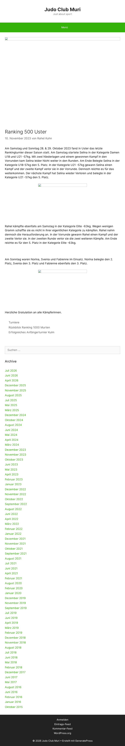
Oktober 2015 (14, 707)
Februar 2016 (13, 697)
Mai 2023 (11, 469)
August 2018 (13, 647)
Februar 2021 (13, 578)
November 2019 (15, 603)
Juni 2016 (11, 692)
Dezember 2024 (15, 415)
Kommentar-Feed (62, 728)
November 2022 (15, 494)
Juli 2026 (11, 370)
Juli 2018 (10, 652)
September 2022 (16, 504)
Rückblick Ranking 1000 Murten (29, 327)
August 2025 (13, 395)
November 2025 (15, 390)
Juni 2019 (11, 618)
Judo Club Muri (62, 9)
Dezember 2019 (15, 598)
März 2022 (12, 523)
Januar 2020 (13, 593)
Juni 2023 (11, 464)
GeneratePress (84, 740)
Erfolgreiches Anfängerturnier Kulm (31, 332)
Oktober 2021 (14, 548)
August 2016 (13, 687)
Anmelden (62, 719)
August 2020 (13, 583)
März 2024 (12, 444)
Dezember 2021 (15, 538)
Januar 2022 (13, 533)
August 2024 (13, 425)
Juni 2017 (11, 677)
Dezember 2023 (15, 449)
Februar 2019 (13, 632)
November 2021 (15, 543)
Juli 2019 (11, 612)
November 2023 (15, 454)
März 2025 (12, 410)
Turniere (14, 322)
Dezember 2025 (15, 385)
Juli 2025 (11, 400)
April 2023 (11, 474)
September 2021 (16, 553)
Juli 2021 (10, 563)
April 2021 (11, 573)
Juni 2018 (11, 657)
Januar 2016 (13, 702)
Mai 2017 (11, 682)
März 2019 (12, 627)
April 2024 (11, 439)
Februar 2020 (14, 588)
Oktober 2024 (14, 420)
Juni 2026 (11, 375)
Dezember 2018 (15, 637)
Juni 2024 (11, 430)
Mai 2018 (11, 662)
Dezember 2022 (15, 489)
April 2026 (11, 380)
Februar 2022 (13, 528)
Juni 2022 (11, 514)
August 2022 (13, 509)
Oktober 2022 (14, 499)
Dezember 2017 (15, 672)
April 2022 (11, 519)
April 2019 (11, 622)
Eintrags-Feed (62, 724)
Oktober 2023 (14, 459)
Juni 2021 (11, 568)
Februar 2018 (13, 667)
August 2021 (13, 558)
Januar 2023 (13, 484)
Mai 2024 (11, 434)
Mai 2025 (11, 405)
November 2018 (15, 642)
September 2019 (16, 608)
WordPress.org (62, 733)
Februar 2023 (14, 479)
